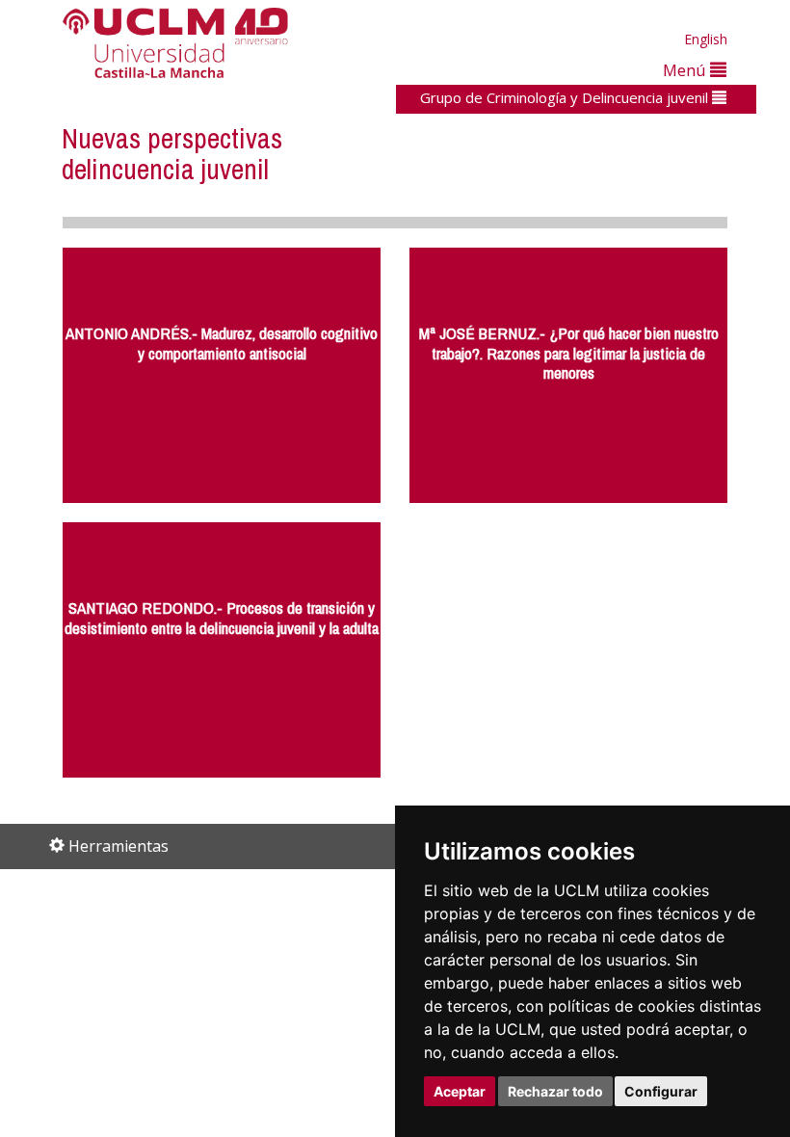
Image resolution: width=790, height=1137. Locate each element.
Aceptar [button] (460, 1091)
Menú (686, 70)
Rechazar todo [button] (555, 1091)
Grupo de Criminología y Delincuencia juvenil (566, 97)
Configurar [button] (661, 1091)
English (705, 39)
